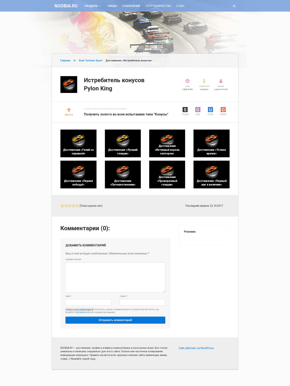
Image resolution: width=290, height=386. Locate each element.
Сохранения (131, 6)
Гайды (112, 6)
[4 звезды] (73, 206)
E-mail (124, 296)
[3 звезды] (69, 206)
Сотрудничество (158, 6)
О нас (180, 6)
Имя (68, 296)
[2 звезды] (66, 206)
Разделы (92, 6)
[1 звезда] (62, 206)
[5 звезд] (77, 206)
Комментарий (73, 259)
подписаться (81, 312)
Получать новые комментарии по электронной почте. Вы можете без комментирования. (112, 311)
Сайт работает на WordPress (196, 348)
